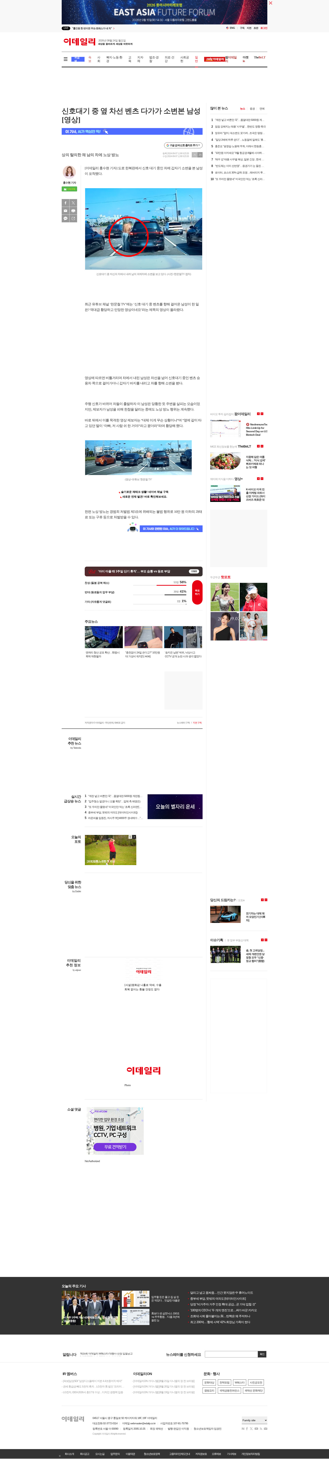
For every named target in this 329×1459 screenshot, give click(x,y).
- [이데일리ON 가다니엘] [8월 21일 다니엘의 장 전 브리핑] (163, 1380)
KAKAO (65, 218)
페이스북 (65, 203)
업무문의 (115, 1453)
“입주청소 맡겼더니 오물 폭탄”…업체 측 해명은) (112, 801)
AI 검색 (76, 59)
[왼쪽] (130, 837)
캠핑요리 (209, 1390)
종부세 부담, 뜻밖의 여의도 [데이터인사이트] (216, 1298)
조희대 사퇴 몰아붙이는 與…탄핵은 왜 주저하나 (218, 1316)
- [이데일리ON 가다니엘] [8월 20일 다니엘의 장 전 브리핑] (163, 1386)
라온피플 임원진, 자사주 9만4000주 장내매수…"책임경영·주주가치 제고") (126, 817)
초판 (256, 28)
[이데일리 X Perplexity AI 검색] (132, 131)
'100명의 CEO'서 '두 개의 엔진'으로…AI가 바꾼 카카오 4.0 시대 (227, 1310)
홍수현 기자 (69, 182)
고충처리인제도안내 (179, 1453)
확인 (262, 1354)
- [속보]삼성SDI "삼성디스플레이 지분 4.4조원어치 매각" (92, 1380)
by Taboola (75, 748)
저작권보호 (201, 1453)
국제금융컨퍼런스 (229, 1390)
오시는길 (99, 1453)
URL (73, 218)
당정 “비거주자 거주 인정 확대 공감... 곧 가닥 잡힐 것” (221, 1304)
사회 (98, 59)
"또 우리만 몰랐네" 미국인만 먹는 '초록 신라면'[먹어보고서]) (119, 806)
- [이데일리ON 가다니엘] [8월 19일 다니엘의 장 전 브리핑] (163, 1392)
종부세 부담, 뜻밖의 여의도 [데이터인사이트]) (111, 812)
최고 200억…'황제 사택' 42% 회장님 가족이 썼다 (218, 1322)
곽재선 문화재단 (254, 1390)
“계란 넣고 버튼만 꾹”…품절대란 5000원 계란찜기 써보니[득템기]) (122, 796)
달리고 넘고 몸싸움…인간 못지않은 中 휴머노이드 (220, 1292)
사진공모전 (256, 1382)
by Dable (76, 891)
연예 (262, 108)
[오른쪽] (134, 837)
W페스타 (239, 1382)
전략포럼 (224, 1382)
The (259, 57)
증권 (252, 108)
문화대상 (209, 1382)
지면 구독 (197, 722)
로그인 (263, 28)
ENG (232, 28)
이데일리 (98, 42)
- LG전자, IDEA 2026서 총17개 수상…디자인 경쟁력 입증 (92, 1392)
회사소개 (69, 1453)
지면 (249, 28)
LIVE (66, 28)
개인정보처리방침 (250, 1453)
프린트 (73, 211)
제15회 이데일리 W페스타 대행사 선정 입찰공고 (106, 1355)
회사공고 (84, 1453)
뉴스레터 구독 (183, 722)
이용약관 (130, 1453)
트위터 (73, 203)
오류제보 (216, 1453)
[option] (133, 28)
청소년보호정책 (152, 1453)
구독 (242, 28)
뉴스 (242, 108)
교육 (129, 59)
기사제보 (231, 1453)
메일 (65, 211)
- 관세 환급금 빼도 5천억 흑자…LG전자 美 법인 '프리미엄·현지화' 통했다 (94, 1386)
